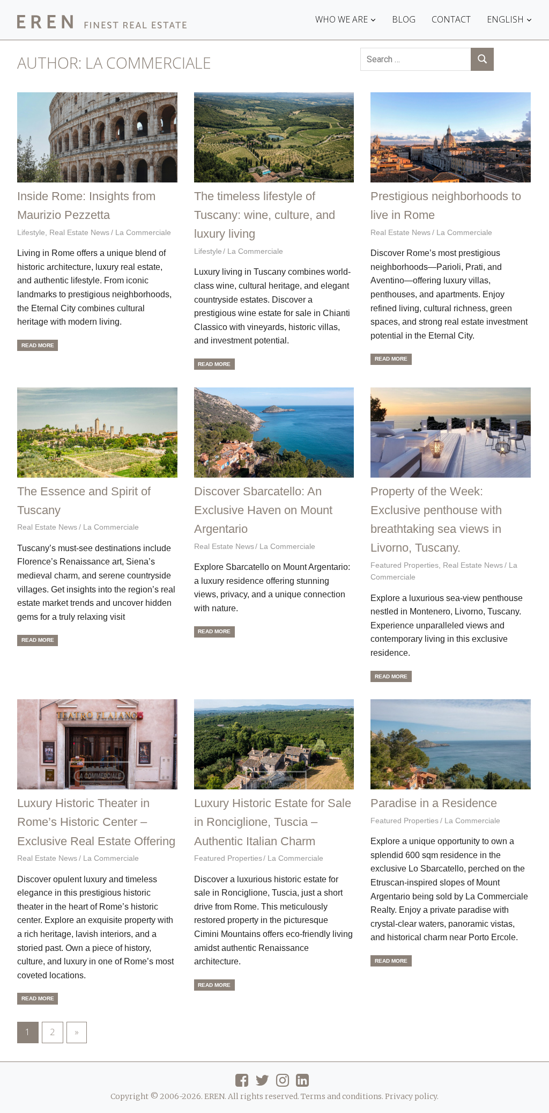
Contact (451, 19)
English (505, 19)
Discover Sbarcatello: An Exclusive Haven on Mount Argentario (263, 510)
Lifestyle (31, 232)
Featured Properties (404, 565)
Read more (37, 345)
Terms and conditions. (342, 1096)
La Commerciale (143, 232)
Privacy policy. (412, 1096)
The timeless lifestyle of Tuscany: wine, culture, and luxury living (264, 214)
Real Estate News (79, 232)
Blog (404, 19)
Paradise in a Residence (433, 803)
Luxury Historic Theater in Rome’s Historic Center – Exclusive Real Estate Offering (96, 821)
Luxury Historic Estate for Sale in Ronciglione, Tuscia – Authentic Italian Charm (272, 821)
